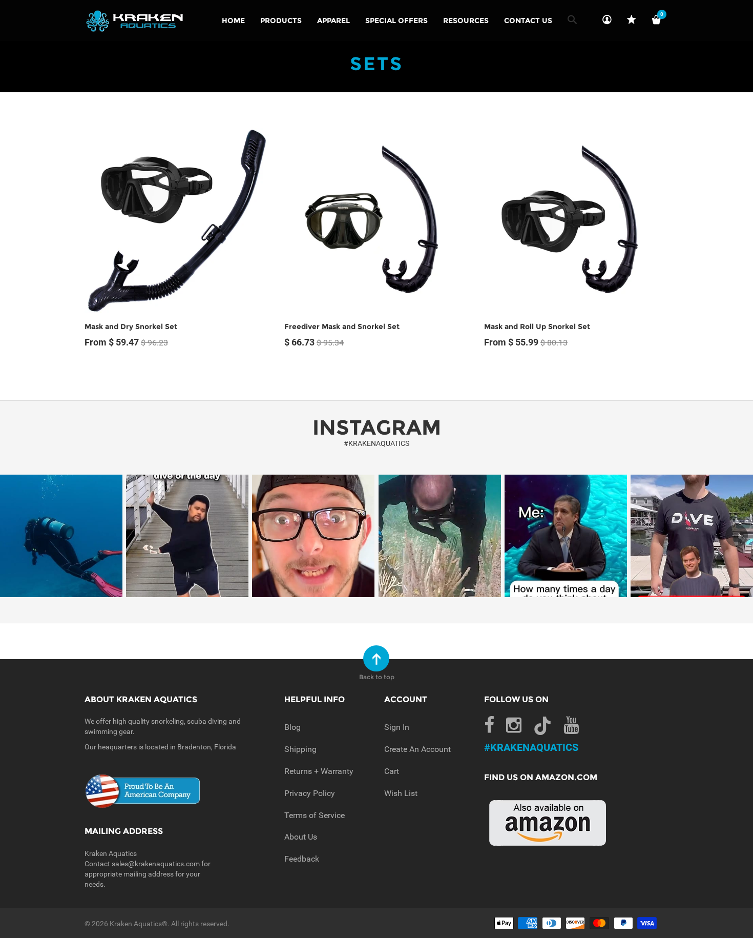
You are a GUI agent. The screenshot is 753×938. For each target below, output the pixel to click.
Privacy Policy (309, 793)
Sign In (396, 727)
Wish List (400, 793)
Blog (292, 727)
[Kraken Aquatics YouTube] (571, 726)
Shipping (300, 749)
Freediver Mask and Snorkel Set (342, 326)
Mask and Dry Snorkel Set (131, 326)
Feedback (301, 859)
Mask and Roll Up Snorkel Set (537, 326)
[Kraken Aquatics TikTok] (542, 728)
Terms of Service (314, 815)
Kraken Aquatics (136, 924)
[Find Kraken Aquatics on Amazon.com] (548, 822)
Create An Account (417, 749)
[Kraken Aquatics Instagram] (513, 726)
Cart (391, 771)
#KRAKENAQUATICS (376, 443)
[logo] (135, 20)
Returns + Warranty (318, 771)
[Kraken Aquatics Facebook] (489, 726)
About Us (300, 837)
